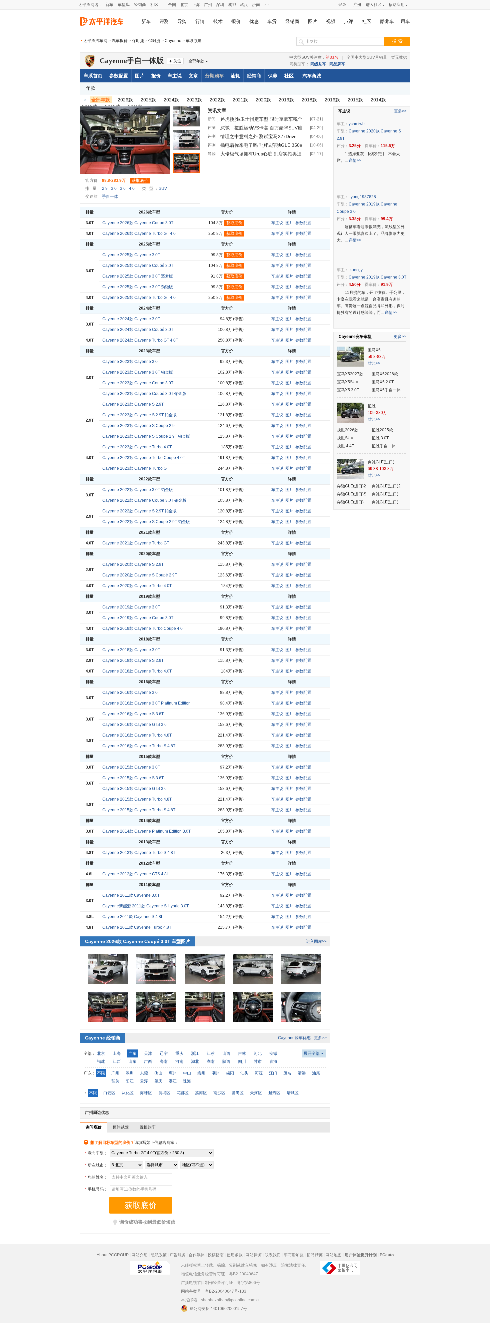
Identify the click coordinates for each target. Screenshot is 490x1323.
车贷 (272, 21)
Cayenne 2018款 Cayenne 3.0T (131, 649)
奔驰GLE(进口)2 (351, 486)
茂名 (287, 1073)
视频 (330, 21)
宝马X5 (374, 350)
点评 (348, 21)
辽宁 (164, 1053)
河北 (258, 1053)
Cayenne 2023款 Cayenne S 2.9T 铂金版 (139, 415)
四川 (242, 1061)
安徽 (273, 1053)
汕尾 (316, 1073)
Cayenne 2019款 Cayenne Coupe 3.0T (137, 617)
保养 (272, 75)
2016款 (332, 99)
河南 (179, 1061)
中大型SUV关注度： (313, 57)
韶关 (115, 1081)
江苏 (211, 1053)
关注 (177, 61)
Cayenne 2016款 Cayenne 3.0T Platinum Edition (146, 703)
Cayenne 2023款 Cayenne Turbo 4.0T (137, 447)
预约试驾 (121, 1127)
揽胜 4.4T (345, 446)
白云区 (109, 1092)
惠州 (173, 1073)
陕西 (226, 1061)
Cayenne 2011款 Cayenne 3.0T (131, 895)
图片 (312, 21)
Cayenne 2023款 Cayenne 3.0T (131, 361)
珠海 (187, 1081)
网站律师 (254, 1255)
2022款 (217, 99)
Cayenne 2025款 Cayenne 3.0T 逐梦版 (137, 276)
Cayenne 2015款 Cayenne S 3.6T (133, 778)
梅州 (201, 1073)
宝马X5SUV (347, 382)
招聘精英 (315, 1255)
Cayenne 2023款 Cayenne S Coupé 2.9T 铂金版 (146, 436)
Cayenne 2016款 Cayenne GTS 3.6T (135, 724)
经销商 (140, 4)
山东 (132, 1061)
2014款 (378, 99)
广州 (208, 4)
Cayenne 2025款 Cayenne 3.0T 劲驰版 (137, 287)
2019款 (286, 99)
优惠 (254, 21)
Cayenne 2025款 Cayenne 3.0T (131, 255)
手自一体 (110, 196)
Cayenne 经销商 (102, 1037)
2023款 (194, 99)
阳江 (130, 1081)
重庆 (179, 1053)
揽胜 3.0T (380, 438)
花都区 (183, 1092)
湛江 (173, 1081)
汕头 (244, 1073)
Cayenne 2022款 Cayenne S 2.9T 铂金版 (139, 511)
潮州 (216, 1073)
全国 (172, 4)
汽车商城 (311, 75)
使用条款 (235, 1255)
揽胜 (372, 406)
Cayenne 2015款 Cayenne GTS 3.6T (135, 788)
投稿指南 (216, 1255)
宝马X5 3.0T (348, 390)
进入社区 (374, 4)
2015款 (355, 99)
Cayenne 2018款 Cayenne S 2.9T (133, 660)
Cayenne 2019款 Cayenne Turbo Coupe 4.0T (143, 628)
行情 (200, 21)
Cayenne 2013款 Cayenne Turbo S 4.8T (138, 852)
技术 (218, 21)
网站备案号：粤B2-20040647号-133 (213, 1291)
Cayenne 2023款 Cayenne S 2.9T (133, 404)
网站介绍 (140, 1255)
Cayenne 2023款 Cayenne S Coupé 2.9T (139, 425)
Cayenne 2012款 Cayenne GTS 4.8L (135, 874)
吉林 (242, 1053)
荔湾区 (201, 1092)
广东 (132, 1053)
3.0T (115, 188)
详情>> (355, 160)
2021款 (240, 99)
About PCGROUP (113, 1255)
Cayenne (173, 40)
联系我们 (273, 1255)
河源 (259, 1073)
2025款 (148, 99)
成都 (232, 4)
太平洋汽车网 (95, 40)
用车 (405, 21)
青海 (273, 1061)
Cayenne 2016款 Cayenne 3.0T (131, 692)
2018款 (309, 99)
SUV (163, 188)
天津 (148, 1053)
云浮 (144, 1081)
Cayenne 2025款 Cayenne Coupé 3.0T (137, 265)
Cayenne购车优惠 (294, 1037)
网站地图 (334, 1255)
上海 (196, 4)
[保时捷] (89, 57)
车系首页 (93, 75)
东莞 (144, 1073)
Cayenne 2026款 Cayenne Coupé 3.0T (137, 222)
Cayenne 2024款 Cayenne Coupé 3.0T (137, 329)
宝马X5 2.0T (383, 382)
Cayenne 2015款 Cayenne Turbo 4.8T (137, 799)
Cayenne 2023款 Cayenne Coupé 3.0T (137, 383)
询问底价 (94, 1127)
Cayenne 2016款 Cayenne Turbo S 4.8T (138, 746)
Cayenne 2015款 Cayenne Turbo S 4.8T (138, 810)
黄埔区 (164, 1092)
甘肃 (258, 1061)
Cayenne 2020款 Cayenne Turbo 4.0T (137, 585)
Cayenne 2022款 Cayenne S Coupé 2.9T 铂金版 (146, 521)
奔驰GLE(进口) (381, 462)
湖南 (211, 1061)
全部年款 (196, 61)
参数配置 (118, 75)
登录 (342, 4)
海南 (164, 1061)
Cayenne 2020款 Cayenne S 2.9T (133, 564)
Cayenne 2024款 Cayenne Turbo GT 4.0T (140, 340)
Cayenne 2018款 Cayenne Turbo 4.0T (137, 671)
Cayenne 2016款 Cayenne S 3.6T (133, 714)
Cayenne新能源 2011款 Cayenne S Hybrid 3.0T (145, 906)
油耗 (235, 75)
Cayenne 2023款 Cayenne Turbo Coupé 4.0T (143, 457)
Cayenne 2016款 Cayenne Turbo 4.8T (137, 735)
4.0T (133, 188)
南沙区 (219, 1092)
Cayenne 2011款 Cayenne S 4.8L (132, 916)
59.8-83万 (377, 356)
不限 (101, 1073)
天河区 (256, 1092)
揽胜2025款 (382, 430)
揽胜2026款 (347, 430)
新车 (109, 4)
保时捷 (138, 40)
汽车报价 (120, 40)
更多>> (320, 1037)
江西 (117, 1061)
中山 (187, 1073)
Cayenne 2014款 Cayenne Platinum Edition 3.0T (146, 831)
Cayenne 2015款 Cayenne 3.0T (131, 767)
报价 (236, 21)
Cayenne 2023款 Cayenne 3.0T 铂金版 (137, 372)
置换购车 (148, 1127)
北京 (184, 4)
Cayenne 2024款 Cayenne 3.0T (131, 319)
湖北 (195, 1061)
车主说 (175, 75)
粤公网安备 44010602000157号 (218, 1308)
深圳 (220, 4)
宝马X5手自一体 (386, 390)
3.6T (124, 188)
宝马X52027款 (350, 374)
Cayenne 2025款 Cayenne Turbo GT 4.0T (140, 297)
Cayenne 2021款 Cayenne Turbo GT (135, 543)
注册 (357, 4)
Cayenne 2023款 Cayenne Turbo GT (135, 468)
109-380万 (377, 412)
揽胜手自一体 (384, 446)
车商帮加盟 (294, 1255)
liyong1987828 (362, 196)
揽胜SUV (345, 438)
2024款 (171, 99)
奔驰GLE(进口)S (351, 494)
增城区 (293, 1092)
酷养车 (387, 21)
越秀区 (274, 1092)
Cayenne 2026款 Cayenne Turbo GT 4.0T (140, 233)
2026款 (125, 99)
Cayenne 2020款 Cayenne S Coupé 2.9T (139, 575)
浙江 (195, 1053)
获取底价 (140, 180)
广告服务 (178, 1255)
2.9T (106, 188)
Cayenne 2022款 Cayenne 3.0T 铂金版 (137, 489)
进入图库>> (316, 941)
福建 (101, 1061)
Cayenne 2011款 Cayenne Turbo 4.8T (136, 927)
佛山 (158, 1073)
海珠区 (146, 1092)
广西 (148, 1061)
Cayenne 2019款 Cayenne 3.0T (131, 607)
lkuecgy (356, 270)
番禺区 (238, 1092)
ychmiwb (357, 123)
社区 (154, 4)
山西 (226, 1053)
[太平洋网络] (150, 1265)
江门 (273, 1073)
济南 (256, 4)
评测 (164, 21)
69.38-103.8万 (381, 468)
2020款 (263, 99)
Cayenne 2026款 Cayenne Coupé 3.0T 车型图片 (137, 941)
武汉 (244, 4)
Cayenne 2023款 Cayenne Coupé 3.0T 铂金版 (144, 393)
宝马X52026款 (385, 374)
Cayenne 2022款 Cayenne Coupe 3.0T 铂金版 (144, 500)
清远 (302, 1073)
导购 (182, 21)
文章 (193, 75)
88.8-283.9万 (114, 180)
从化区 (128, 1092)
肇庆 (158, 1081)
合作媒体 (197, 1255)
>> (266, 4)
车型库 (124, 4)
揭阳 (230, 1073)
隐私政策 (159, 1255)
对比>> (374, 363)
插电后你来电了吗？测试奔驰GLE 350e (261, 145)
